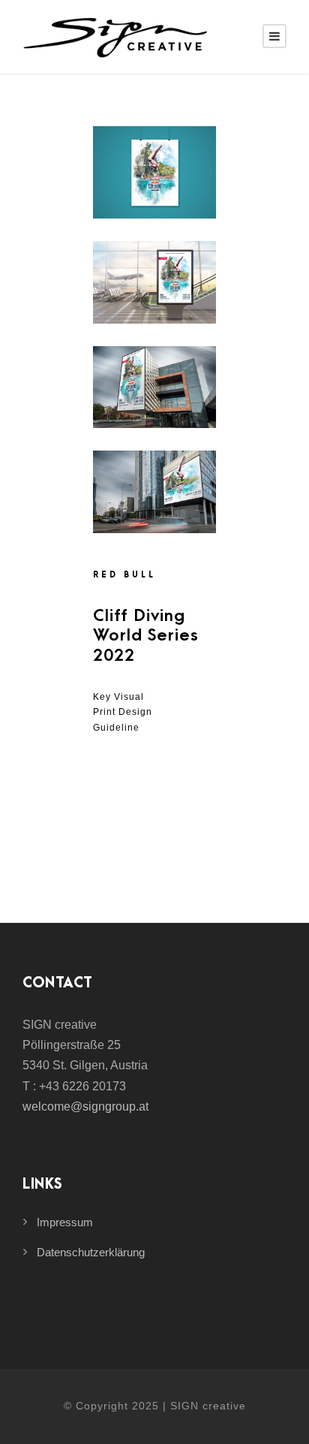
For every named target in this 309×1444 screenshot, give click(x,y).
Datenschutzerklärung (91, 1252)
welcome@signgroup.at (85, 1106)
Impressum (65, 1222)
